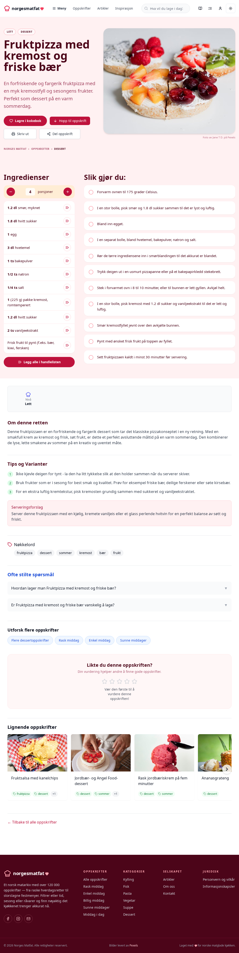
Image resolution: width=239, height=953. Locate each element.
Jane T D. (218, 137)
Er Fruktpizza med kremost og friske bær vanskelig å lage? (119, 604)
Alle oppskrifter (95, 879)
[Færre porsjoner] (11, 192)
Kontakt (169, 893)
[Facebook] (8, 919)
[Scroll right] (227, 769)
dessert (46, 553)
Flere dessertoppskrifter (30, 640)
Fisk (126, 886)
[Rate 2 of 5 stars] (112, 681)
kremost (85, 553)
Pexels (231, 137)
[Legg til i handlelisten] (67, 207)
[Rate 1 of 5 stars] (104, 681)
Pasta (127, 893)
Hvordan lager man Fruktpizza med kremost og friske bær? (119, 588)
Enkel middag (99, 640)
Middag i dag (93, 914)
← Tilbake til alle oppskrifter (32, 822)
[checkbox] (159, 191)
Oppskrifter (82, 8)
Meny (61, 8)
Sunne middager (133, 640)
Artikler (103, 8)
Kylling (128, 879)
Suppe (128, 907)
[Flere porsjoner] (67, 192)
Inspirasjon (124, 8)
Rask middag (69, 640)
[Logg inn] (220, 8)
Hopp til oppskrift (72, 121)
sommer (65, 553)
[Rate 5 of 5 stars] (134, 681)
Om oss (169, 886)
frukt (117, 553)
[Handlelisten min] (210, 8)
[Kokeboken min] (200, 8)
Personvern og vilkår (219, 879)
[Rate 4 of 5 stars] (127, 681)
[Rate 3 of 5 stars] (119, 681)
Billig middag (93, 900)
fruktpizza (24, 553)
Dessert (129, 914)
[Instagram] (18, 919)
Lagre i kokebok (28, 121)
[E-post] (28, 919)
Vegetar (129, 900)
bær (102, 553)
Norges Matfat (15, 148)
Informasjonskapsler (219, 886)
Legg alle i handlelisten (42, 362)
